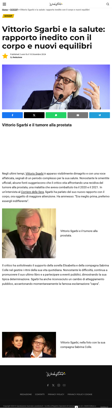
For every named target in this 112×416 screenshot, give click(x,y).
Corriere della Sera (32, 192)
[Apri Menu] (4, 4)
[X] (53, 385)
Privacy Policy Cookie (80, 394)
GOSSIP (14, 9)
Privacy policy (56, 394)
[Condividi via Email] (77, 115)
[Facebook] (47, 385)
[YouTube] (64, 385)
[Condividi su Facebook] (12, 115)
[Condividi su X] (34, 115)
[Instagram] (58, 385)
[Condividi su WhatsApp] (56, 115)
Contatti (40, 394)
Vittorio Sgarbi (35, 173)
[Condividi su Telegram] (99, 115)
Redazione (17, 57)
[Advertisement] (56, 149)
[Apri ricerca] (107, 4)
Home (5, 9)
